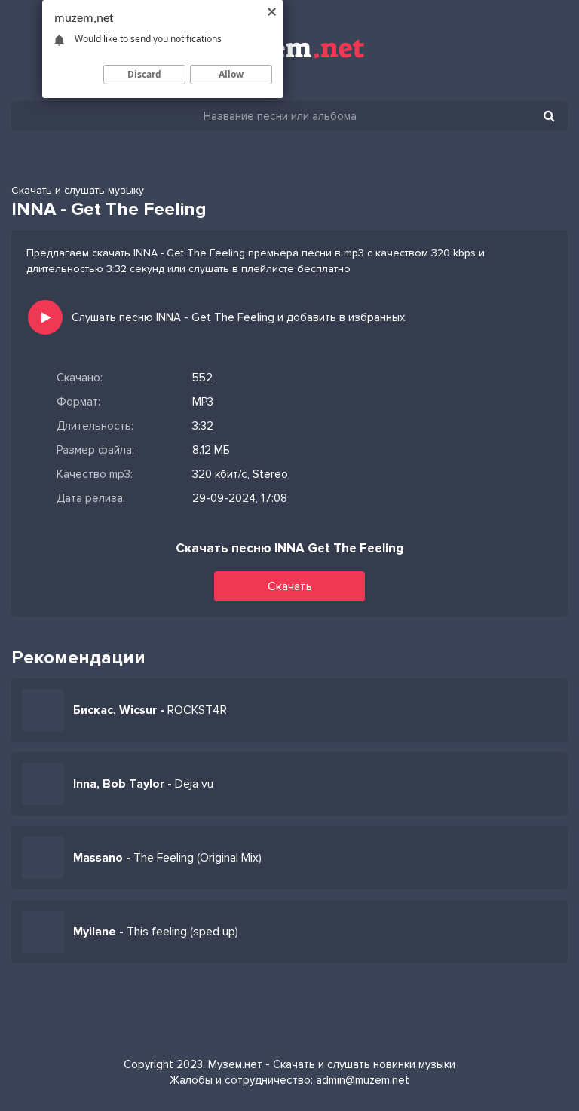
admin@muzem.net (362, 1080)
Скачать (290, 586)
